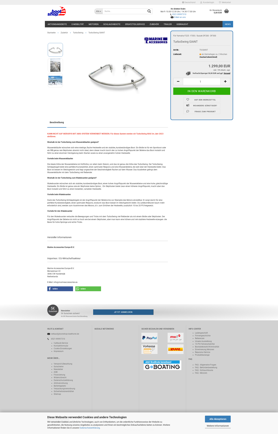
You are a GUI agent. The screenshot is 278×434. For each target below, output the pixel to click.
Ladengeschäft (201, 333)
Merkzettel (226, 2)
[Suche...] (149, 11)
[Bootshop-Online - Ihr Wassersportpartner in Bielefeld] (68, 11)
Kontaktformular (61, 346)
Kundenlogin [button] (208, 2)
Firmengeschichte (202, 336)
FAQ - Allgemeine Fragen (205, 365)
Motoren (93, 24)
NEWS (228, 24)
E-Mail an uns (180, 17)
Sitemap (57, 394)
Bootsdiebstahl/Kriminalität (207, 347)
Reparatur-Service (202, 352)
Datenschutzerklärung (90, 428)
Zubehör (154, 24)
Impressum (59, 351)
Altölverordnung (61, 383)
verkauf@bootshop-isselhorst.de (65, 334)
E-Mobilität (78, 24)
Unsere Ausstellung (203, 341)
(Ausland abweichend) (208, 57)
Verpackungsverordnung (64, 388)
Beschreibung (57, 122)
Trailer (168, 24)
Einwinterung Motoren (204, 349)
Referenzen (199, 338)
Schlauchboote (111, 24)
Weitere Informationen (218, 426)
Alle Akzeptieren (217, 419)
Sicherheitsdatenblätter (64, 391)
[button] (189, 2)
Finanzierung (59, 375)
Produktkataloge (202, 355)
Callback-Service (61, 343)
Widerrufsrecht (60, 377)
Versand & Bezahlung (63, 364)
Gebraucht (182, 24)
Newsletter (58, 369)
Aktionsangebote (57, 24)
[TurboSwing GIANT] (117, 72)
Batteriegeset (59, 386)
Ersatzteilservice (135, 24)
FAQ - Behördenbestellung (206, 367)
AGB (55, 372)
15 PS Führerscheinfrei (205, 344)
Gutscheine (58, 366)
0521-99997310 (179, 14)
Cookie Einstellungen (63, 348)
